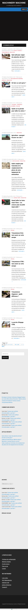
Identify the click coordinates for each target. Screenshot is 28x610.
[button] (24, 9)
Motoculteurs (15, 161)
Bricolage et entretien (7, 397)
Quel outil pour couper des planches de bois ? (12, 436)
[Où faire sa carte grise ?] (6, 84)
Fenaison (23, 397)
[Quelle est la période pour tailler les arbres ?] (6, 110)
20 (18, 344)
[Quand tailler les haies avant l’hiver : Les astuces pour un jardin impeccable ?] (6, 202)
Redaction (12, 52)
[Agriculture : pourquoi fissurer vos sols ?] (6, 137)
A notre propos (5, 564)
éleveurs (10, 402)
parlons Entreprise (6, 585)
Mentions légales (6, 561)
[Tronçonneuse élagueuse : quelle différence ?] (6, 294)
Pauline (18, 106)
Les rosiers (4, 398)
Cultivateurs (14, 397)
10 (15, 344)
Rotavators (15, 398)
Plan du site (5, 566)
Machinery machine (14, 3)
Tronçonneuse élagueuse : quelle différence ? (17, 294)
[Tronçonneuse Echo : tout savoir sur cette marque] (6, 234)
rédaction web (5, 582)
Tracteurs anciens (16, 400)
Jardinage (19, 104)
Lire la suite (18, 70)
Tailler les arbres (11, 106)
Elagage (4, 106)
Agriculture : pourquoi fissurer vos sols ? (11, 441)
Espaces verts (17, 197)
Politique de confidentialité (9, 559)
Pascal (12, 230)
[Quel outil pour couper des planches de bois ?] (6, 56)
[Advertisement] (14, 26)
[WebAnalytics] (14, 609)
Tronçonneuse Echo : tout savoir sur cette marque (18, 235)
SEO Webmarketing (7, 580)
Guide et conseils (17, 50)
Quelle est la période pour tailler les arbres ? (11, 439)
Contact (4, 568)
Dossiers (14, 104)
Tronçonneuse (5, 52)
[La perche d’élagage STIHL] (6, 324)
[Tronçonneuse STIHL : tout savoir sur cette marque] (6, 263)
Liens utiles (5, 578)
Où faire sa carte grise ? (19, 83)
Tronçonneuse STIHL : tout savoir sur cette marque (18, 264)
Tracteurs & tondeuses (7, 400)
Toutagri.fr (4, 587)
